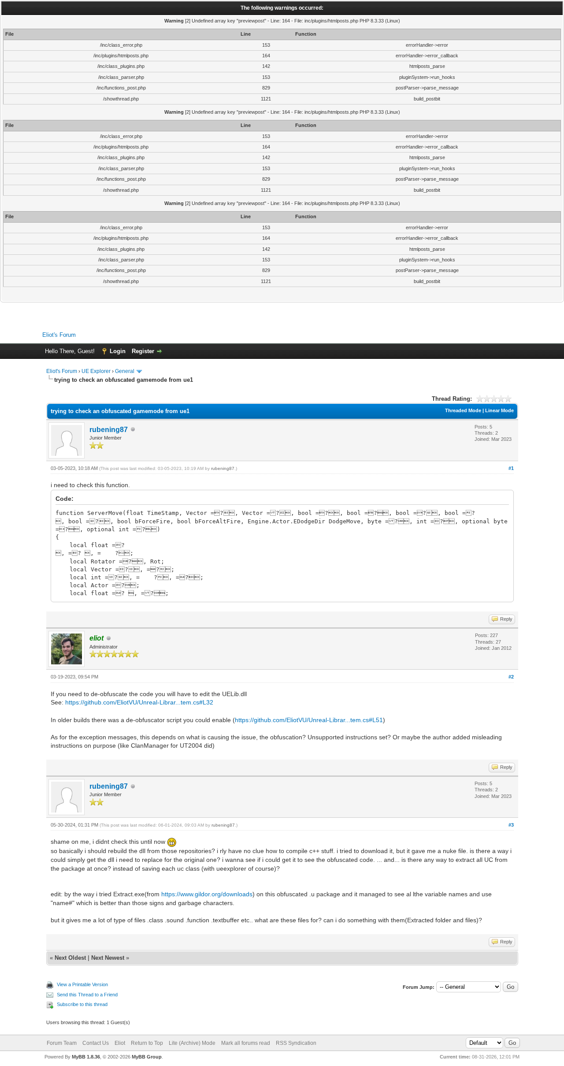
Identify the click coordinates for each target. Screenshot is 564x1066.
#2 (511, 676)
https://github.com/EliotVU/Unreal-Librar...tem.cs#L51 (309, 719)
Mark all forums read (245, 1043)
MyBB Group (147, 1056)
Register (143, 351)
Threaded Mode (463, 410)
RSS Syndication (296, 1043)
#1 (511, 468)
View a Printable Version (82, 984)
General (124, 371)
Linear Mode (499, 410)
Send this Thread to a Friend (87, 994)
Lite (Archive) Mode (192, 1043)
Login (118, 351)
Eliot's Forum (59, 335)
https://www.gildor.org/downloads (206, 894)
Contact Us (95, 1043)
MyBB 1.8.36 (86, 1056)
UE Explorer (96, 371)
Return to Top (147, 1043)
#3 (511, 824)
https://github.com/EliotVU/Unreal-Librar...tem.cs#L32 (139, 702)
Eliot (120, 1043)
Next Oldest (70, 957)
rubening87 (108, 429)
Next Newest (107, 957)
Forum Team (62, 1043)
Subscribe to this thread (82, 1004)
